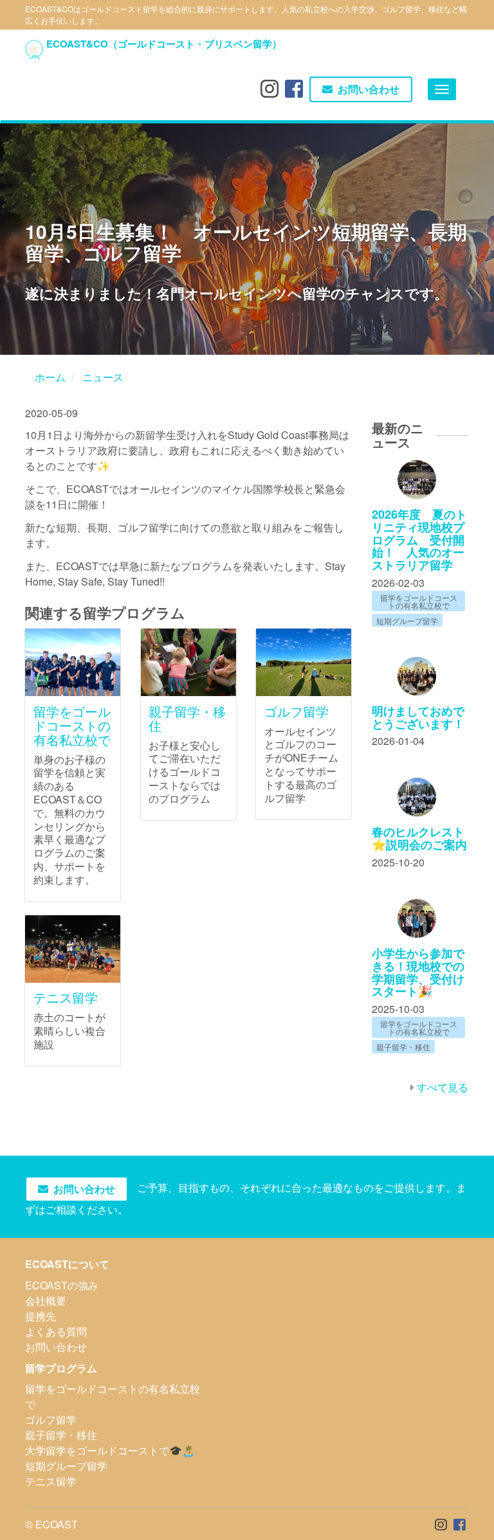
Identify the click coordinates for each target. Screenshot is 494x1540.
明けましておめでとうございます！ (418, 717)
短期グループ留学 (66, 1465)
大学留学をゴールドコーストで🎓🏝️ (110, 1450)
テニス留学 (65, 997)
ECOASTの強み (61, 1285)
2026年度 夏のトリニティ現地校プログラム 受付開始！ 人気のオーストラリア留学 (419, 539)
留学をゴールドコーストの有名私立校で (72, 725)
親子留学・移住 (187, 718)
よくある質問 (56, 1331)
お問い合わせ (368, 89)
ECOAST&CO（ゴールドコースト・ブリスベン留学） (164, 44)
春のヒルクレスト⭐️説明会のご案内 (419, 838)
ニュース (103, 377)
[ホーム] (34, 49)
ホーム (50, 377)
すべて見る (442, 1087)
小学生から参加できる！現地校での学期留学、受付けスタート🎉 (418, 972)
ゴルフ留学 (296, 711)
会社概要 (45, 1300)
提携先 (40, 1316)
